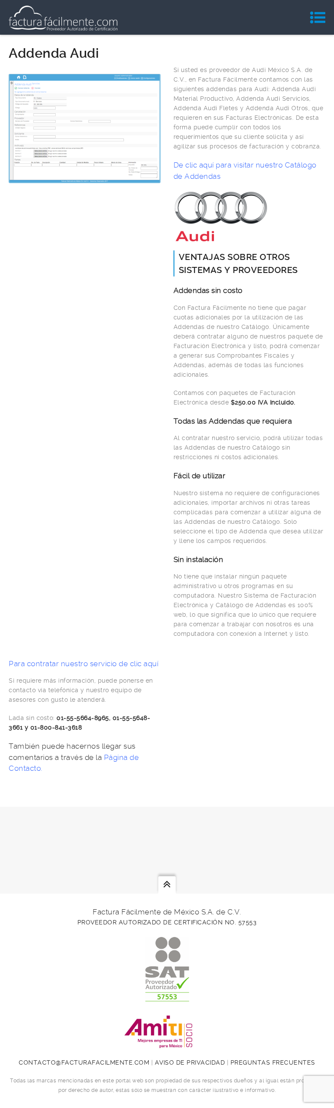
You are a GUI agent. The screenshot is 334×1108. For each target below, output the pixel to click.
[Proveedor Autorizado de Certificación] (167, 996)
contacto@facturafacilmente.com (84, 1062)
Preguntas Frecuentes (272, 1062)
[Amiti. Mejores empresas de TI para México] (167, 1043)
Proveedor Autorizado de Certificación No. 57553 (167, 922)
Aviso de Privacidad (190, 1062)
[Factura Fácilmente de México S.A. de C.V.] (63, 17)
